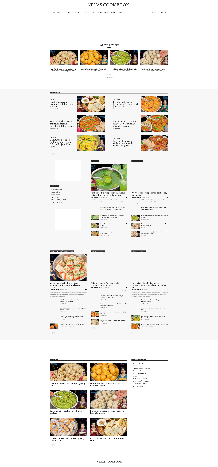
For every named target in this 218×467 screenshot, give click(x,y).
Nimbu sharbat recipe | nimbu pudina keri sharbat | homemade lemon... (108, 194)
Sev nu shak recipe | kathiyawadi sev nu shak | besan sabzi (125, 104)
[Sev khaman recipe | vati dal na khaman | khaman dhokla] (135, 318)
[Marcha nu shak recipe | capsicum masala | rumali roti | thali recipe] (91, 123)
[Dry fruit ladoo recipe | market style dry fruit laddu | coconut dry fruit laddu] (64, 57)
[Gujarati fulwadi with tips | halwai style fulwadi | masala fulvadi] (95, 298)
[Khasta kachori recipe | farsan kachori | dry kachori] (95, 314)
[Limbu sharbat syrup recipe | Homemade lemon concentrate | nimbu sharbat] (95, 209)
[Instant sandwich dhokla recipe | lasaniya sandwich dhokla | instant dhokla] (68, 267)
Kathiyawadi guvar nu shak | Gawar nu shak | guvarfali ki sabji (124, 123)
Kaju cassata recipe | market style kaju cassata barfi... (67, 439)
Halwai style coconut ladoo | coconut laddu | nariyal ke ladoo (154, 69)
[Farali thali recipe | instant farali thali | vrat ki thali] (91, 104)
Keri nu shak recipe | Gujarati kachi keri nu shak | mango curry (124, 143)
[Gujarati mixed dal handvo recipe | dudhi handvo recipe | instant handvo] (54, 326)
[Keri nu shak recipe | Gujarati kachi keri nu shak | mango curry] (154, 143)
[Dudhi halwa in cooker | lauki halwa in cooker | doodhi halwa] (124, 57)
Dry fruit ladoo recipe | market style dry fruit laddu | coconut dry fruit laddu (64, 69)
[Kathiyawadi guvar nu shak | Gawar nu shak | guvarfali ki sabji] (154, 123)
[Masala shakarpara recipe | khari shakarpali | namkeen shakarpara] (95, 306)
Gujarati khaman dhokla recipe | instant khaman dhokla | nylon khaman (71, 317)
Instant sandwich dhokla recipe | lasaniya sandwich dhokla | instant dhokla (66, 285)
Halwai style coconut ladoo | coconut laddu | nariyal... (107, 412)
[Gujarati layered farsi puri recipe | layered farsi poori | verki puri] (109, 267)
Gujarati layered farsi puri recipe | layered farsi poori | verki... (106, 284)
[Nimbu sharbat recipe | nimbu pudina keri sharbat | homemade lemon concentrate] (109, 177)
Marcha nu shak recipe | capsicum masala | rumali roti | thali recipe (62, 123)
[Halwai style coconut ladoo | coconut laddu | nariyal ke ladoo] (154, 57)
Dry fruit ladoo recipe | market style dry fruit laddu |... (149, 194)
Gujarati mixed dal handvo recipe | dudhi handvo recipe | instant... (72, 325)
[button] (166, 12)
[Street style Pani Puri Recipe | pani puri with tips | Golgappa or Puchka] (135, 310)
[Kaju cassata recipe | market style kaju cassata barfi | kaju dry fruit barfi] (135, 234)
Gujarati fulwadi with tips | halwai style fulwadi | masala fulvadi (111, 296)
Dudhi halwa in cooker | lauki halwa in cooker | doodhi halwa (124, 69)
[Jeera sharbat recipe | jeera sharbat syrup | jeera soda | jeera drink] (95, 233)
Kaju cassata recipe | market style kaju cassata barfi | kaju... (152, 233)
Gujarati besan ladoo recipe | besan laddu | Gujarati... (106, 384)
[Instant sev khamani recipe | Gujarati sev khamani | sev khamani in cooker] (54, 302)
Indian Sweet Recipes (63, 66)
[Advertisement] (109, 27)
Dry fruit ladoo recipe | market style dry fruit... (67, 384)
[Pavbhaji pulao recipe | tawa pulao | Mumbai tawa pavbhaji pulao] (135, 326)
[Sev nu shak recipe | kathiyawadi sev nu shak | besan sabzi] (154, 104)
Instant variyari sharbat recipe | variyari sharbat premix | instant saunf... (112, 216)
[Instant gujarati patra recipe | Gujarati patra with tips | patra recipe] (54, 310)
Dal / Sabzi (53, 99)
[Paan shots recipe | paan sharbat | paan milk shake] (95, 225)
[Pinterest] (158, 12)
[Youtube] (162, 12)
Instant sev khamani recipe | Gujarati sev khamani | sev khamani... (72, 300)
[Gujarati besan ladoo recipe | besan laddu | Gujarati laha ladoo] (94, 57)
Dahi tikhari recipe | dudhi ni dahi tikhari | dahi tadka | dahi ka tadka (61, 143)
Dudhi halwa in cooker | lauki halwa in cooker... (67, 412)
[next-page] (110, 75)
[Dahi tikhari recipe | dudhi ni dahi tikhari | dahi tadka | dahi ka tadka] (91, 143)
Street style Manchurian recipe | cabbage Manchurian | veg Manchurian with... (149, 285)
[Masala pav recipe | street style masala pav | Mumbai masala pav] (135, 302)
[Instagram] (155, 12)
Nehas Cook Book (54, 108)
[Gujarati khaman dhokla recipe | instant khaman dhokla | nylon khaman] (54, 318)
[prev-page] (107, 75)
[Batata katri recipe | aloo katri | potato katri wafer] (95, 322)
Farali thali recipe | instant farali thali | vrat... (107, 439)
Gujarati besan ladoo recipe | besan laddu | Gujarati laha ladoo (94, 69)
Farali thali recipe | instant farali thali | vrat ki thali (62, 104)
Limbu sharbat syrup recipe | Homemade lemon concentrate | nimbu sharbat (112, 208)
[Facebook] (152, 12)
